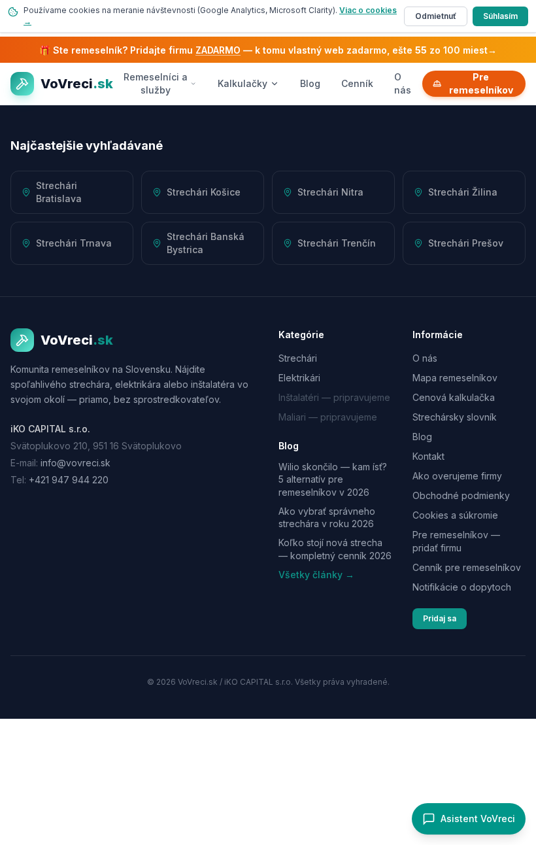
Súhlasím (500, 16)
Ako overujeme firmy (457, 475)
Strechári (297, 358)
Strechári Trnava (74, 243)
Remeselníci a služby (156, 83)
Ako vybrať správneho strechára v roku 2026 (326, 517)
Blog (310, 83)
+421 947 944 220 (69, 479)
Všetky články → (316, 574)
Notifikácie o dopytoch (461, 587)
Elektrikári (299, 377)
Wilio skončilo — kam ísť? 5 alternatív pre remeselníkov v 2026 (332, 479)
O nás (402, 83)
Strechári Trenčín (336, 243)
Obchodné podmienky (461, 495)
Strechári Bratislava (59, 192)
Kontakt (428, 456)
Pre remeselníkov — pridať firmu (456, 541)
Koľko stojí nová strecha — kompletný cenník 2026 (335, 548)
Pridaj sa (439, 618)
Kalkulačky (242, 83)
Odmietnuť (435, 16)
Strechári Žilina (462, 192)
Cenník (357, 83)
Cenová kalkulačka (453, 397)
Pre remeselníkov (481, 83)
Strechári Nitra (330, 192)
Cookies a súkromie (455, 515)
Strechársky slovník (454, 416)
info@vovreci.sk (75, 462)
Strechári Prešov (465, 243)
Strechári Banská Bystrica (205, 243)
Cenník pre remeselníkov (466, 567)
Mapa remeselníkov (454, 377)
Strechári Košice (204, 192)
